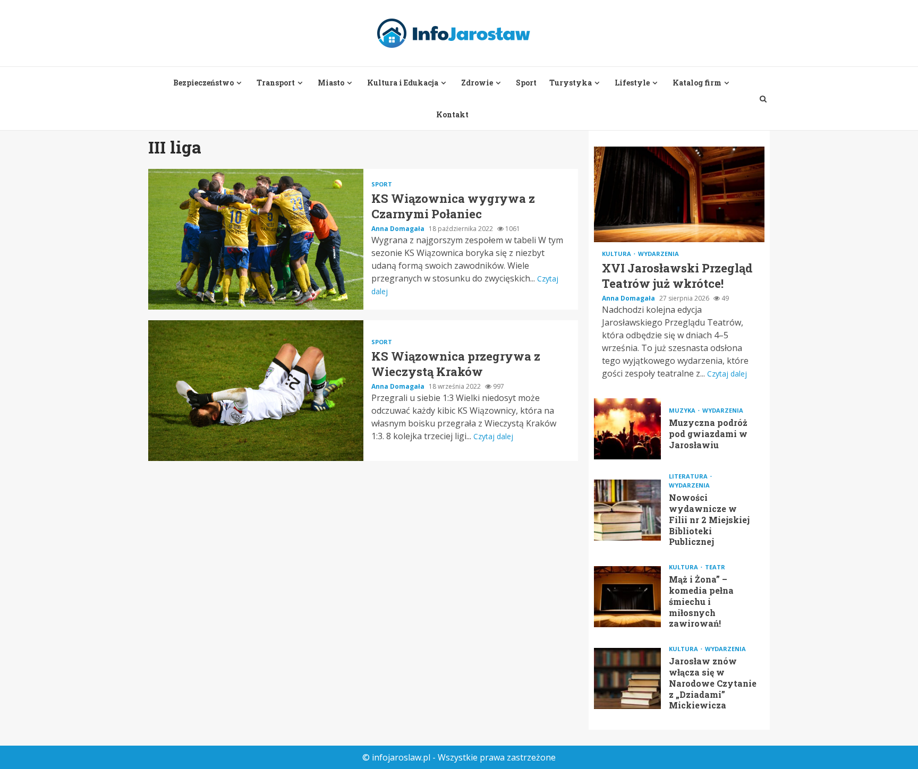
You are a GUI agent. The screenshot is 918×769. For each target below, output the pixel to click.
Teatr (715, 567)
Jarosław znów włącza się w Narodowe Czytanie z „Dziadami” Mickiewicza (627, 678)
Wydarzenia (658, 254)
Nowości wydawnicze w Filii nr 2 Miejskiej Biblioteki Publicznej (627, 510)
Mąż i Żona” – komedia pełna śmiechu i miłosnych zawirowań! (627, 596)
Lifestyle (632, 83)
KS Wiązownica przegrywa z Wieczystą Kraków (255, 390)
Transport (276, 83)
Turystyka (570, 83)
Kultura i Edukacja (402, 83)
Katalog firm (697, 83)
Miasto (331, 83)
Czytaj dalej (493, 436)
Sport (526, 83)
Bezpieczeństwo (203, 83)
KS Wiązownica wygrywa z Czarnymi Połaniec (255, 239)
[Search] (763, 99)
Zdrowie (477, 83)
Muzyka (683, 410)
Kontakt (452, 114)
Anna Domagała (398, 228)
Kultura (617, 254)
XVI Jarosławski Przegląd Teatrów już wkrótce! (679, 194)
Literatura (689, 476)
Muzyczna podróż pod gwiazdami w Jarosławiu (627, 428)
